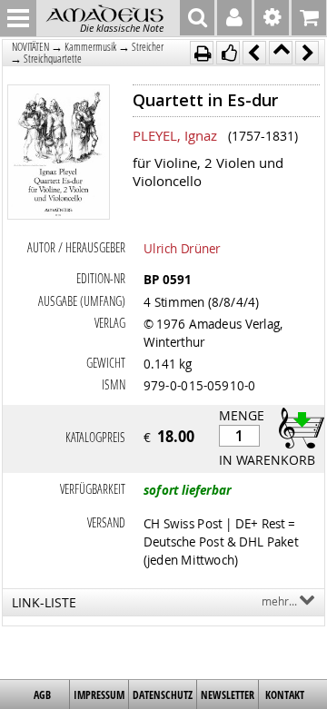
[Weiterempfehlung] (228, 52)
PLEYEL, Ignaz (175, 135)
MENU (18, 18)
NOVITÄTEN (30, 47)
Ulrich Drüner (182, 248)
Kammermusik (90, 47)
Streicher (148, 47)
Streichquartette (53, 58)
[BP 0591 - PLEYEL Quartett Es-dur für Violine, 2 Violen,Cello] (59, 153)
